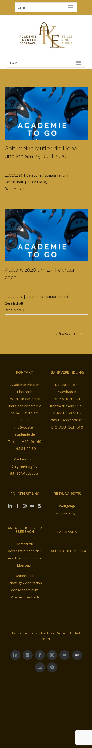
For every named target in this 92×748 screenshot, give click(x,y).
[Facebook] (17, 506)
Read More (13, 188)
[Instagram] (25, 506)
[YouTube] (32, 506)
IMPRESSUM (67, 532)
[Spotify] (39, 506)
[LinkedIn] (10, 506)
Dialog (42, 182)
